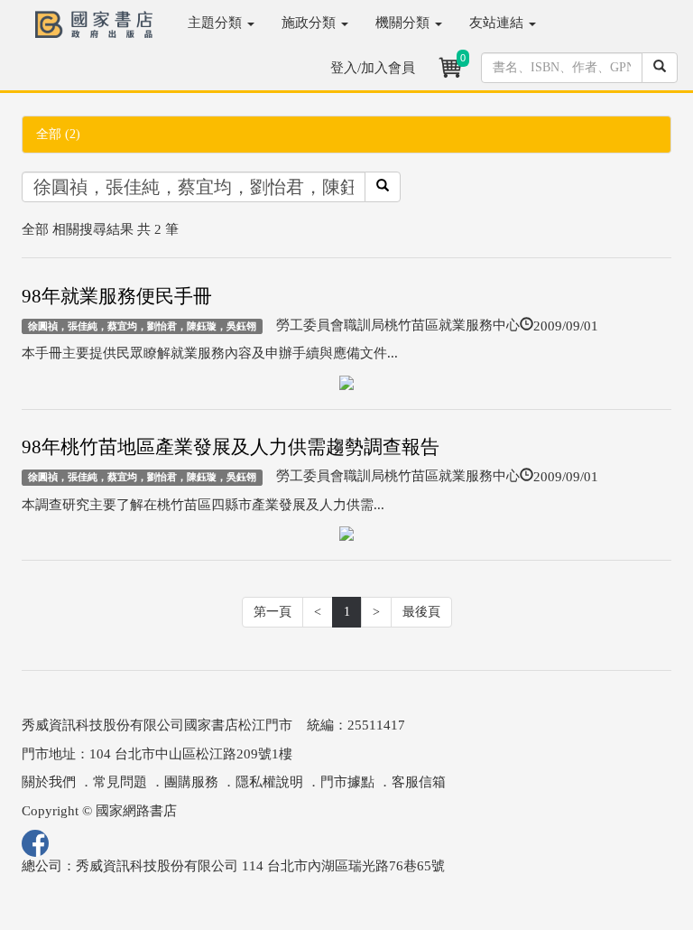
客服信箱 (419, 782)
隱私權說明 (269, 782)
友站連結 (498, 22)
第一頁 (272, 611)
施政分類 (310, 22)
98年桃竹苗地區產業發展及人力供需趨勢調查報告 (230, 447)
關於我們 (49, 782)
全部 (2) (58, 134)
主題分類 (216, 22)
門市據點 (347, 782)
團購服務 (191, 782)
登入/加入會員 (372, 67)
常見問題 (120, 782)
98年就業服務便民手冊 (117, 296)
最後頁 (421, 611)
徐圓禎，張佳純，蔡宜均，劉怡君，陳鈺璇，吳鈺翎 (142, 326)
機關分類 (404, 22)
